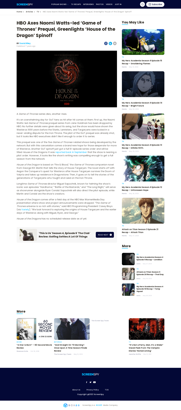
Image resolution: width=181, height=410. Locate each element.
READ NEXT (103, 234)
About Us (76, 390)
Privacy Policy (93, 390)
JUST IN (118, 4)
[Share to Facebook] (106, 45)
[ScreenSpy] (25, 4)
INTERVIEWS (88, 4)
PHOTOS (99, 4)
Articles (29, 11)
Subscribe (157, 4)
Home (19, 11)
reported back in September (71, 152)
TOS (107, 390)
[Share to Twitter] (110, 45)
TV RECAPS (76, 4)
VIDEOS (109, 4)
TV (38, 11)
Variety (25, 209)
